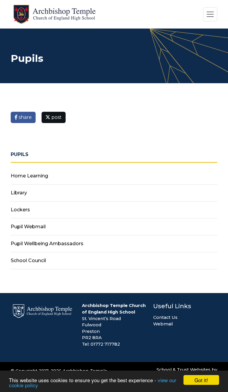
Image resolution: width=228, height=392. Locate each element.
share (25, 117)
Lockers (20, 209)
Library (19, 193)
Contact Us (165, 317)
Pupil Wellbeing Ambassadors (47, 243)
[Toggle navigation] (210, 14)
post (56, 117)
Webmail (163, 324)
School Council (28, 260)
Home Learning (29, 176)
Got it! (201, 380)
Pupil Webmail (28, 226)
